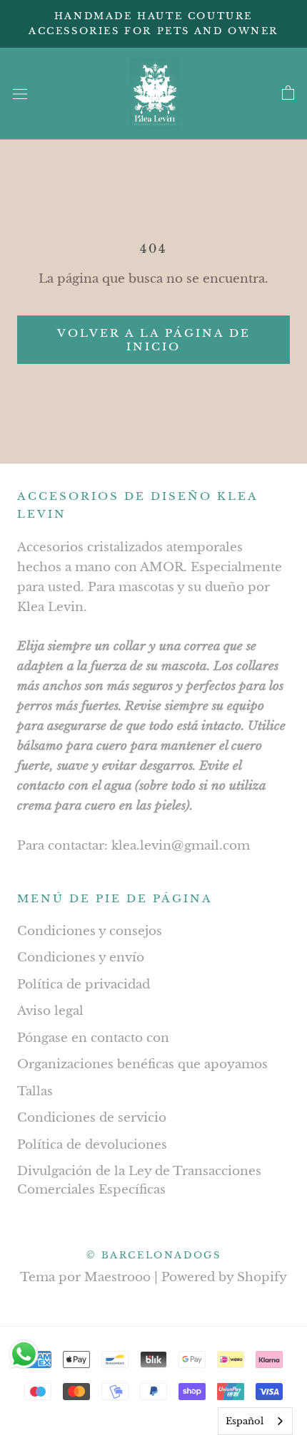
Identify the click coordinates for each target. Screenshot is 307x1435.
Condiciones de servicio (91, 1117)
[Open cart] (288, 93)
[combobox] (255, 1421)
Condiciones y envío (80, 957)
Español (244, 1421)
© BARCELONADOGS (153, 1255)
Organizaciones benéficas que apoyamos (142, 1064)
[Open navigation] (20, 94)
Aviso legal (50, 1010)
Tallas (35, 1091)
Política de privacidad (83, 984)
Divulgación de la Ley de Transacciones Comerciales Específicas (139, 1180)
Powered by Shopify (224, 1277)
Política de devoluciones (92, 1144)
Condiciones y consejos (89, 931)
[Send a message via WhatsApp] (24, 1354)
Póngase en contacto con (93, 1037)
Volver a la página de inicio (154, 339)
